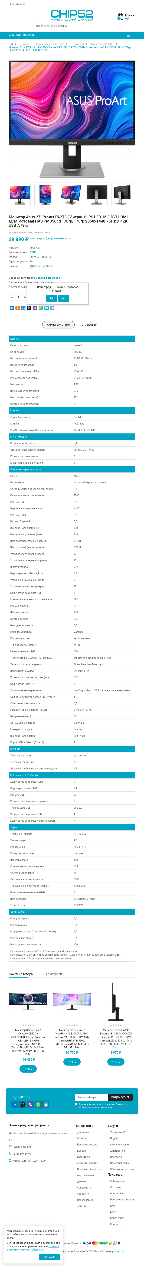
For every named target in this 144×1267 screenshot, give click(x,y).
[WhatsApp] (41, 308)
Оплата (81, 1138)
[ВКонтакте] (12, 308)
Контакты (116, 1224)
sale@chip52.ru (22, 1146)
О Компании (117, 1181)
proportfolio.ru (120, 1251)
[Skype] (46, 308)
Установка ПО (118, 1132)
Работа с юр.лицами (122, 1199)
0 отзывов (27, 232)
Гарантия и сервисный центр (87, 1159)
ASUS (33, 252)
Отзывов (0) (89, 324)
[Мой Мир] (23, 308)
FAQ (112, 1205)
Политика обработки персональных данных (89, 1175)
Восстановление (120, 1163)
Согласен (49, 1257)
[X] (29, 308)
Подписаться (120, 1097)
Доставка (83, 1132)
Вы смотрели (52, 974)
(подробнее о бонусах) (59, 238)
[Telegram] (52, 308)
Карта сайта (117, 1218)
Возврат (82, 1150)
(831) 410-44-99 (22, 1153)
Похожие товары (21, 974)
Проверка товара (87, 1144)
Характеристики (58, 324)
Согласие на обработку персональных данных (85, 1196)
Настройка (116, 1156)
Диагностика (118, 1150)
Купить (28, 1069)
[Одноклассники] (17, 308)
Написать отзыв (42, 232)
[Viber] (35, 308)
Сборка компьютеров (122, 1169)
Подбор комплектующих (119, 1141)
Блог (113, 1211)
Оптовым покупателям (117, 1190)
